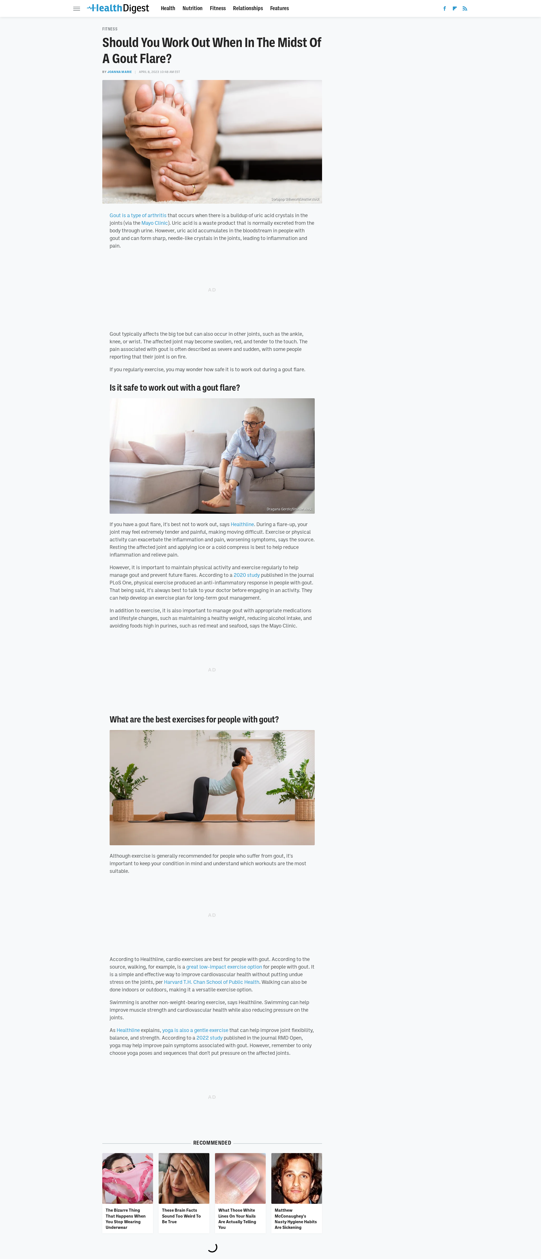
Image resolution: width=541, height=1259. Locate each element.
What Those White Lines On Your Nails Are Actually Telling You (237, 1218)
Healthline (242, 524)
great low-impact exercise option (224, 967)
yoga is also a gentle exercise (195, 1030)
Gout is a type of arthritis (138, 215)
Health (168, 8)
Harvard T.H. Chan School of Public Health (211, 982)
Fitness (218, 8)
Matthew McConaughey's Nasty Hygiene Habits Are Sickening (296, 1218)
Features (279, 8)
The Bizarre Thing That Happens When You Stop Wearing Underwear (126, 1218)
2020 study (247, 575)
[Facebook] (444, 9)
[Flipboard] (455, 9)
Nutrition (193, 8)
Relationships (248, 8)
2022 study (209, 1038)
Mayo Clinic (154, 223)
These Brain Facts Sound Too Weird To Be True (181, 1215)
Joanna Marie (119, 72)
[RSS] (465, 9)
